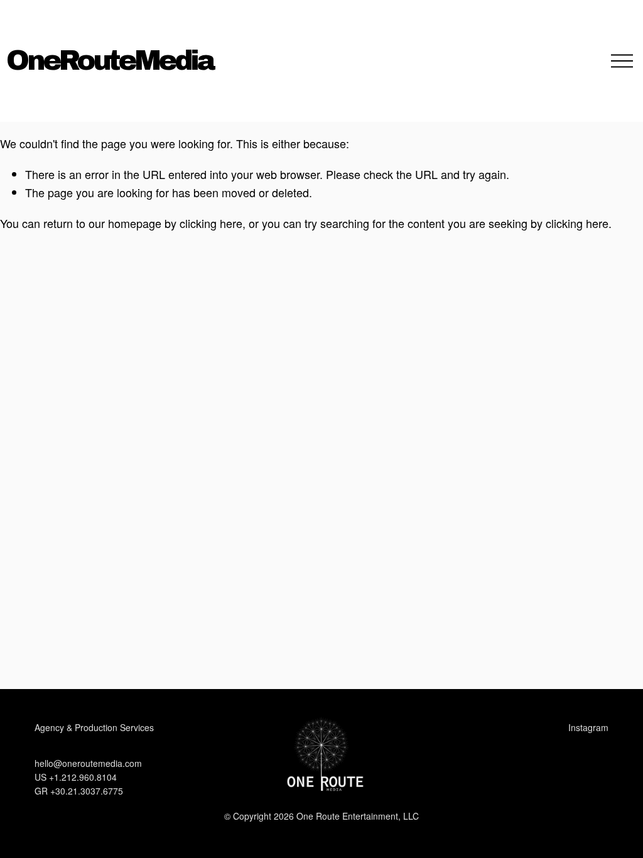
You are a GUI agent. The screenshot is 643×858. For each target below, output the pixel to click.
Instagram (588, 727)
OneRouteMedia (109, 60)
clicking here (211, 223)
